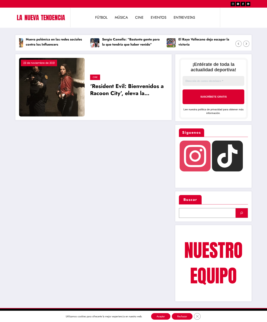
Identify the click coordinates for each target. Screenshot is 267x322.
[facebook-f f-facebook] (243, 4)
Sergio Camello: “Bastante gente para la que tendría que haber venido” (127, 42)
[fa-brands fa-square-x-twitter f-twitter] (238, 4)
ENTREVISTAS (184, 17)
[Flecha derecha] (246, 44)
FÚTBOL (101, 17)
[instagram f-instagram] (233, 4)
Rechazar (182, 316)
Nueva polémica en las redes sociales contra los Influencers (51, 42)
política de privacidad (210, 109)
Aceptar (161, 316)
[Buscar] (242, 213)
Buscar (190, 199)
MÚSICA (121, 17)
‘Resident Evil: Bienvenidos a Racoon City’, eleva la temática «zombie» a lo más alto (127, 90)
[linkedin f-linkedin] (248, 4)
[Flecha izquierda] (238, 44)
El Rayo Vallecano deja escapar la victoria (200, 42)
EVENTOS (158, 17)
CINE (139, 17)
